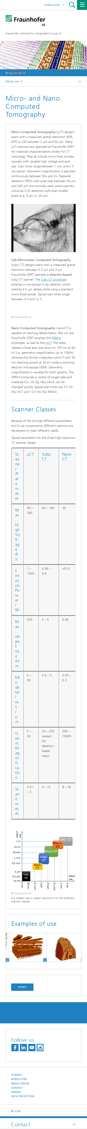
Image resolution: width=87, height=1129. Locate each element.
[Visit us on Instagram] (40, 1047)
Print (22, 987)
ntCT (48, 343)
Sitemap (16, 1075)
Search (72, 5)
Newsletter (19, 1079)
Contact (17, 1087)
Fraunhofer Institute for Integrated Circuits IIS (33, 33)
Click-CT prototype (53, 279)
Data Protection (22, 1096)
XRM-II (56, 338)
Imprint (16, 1092)
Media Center (20, 1083)
